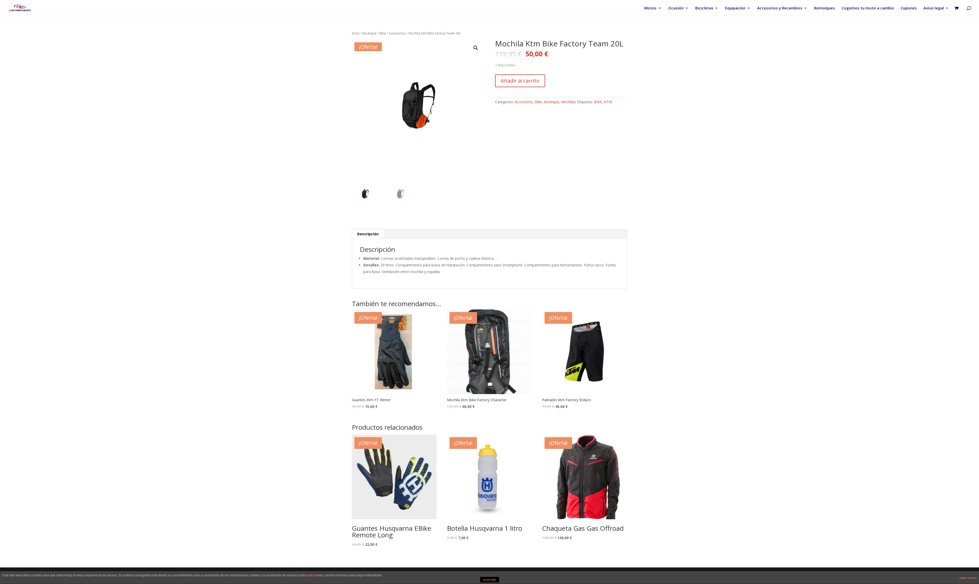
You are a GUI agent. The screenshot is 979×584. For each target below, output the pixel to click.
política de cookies (311, 575)
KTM (608, 101)
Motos (650, 8)
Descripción (368, 233)
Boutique (370, 33)
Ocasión (676, 8)
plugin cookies (968, 577)
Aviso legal (933, 8)
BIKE (598, 101)
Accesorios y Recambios (779, 8)
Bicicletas (704, 8)
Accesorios (397, 33)
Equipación (735, 8)
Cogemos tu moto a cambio (868, 8)
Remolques (824, 8)
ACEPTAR (489, 579)
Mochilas (568, 101)
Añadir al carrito (520, 80)
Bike (382, 33)
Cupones (909, 8)
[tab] (368, 234)
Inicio (356, 33)
